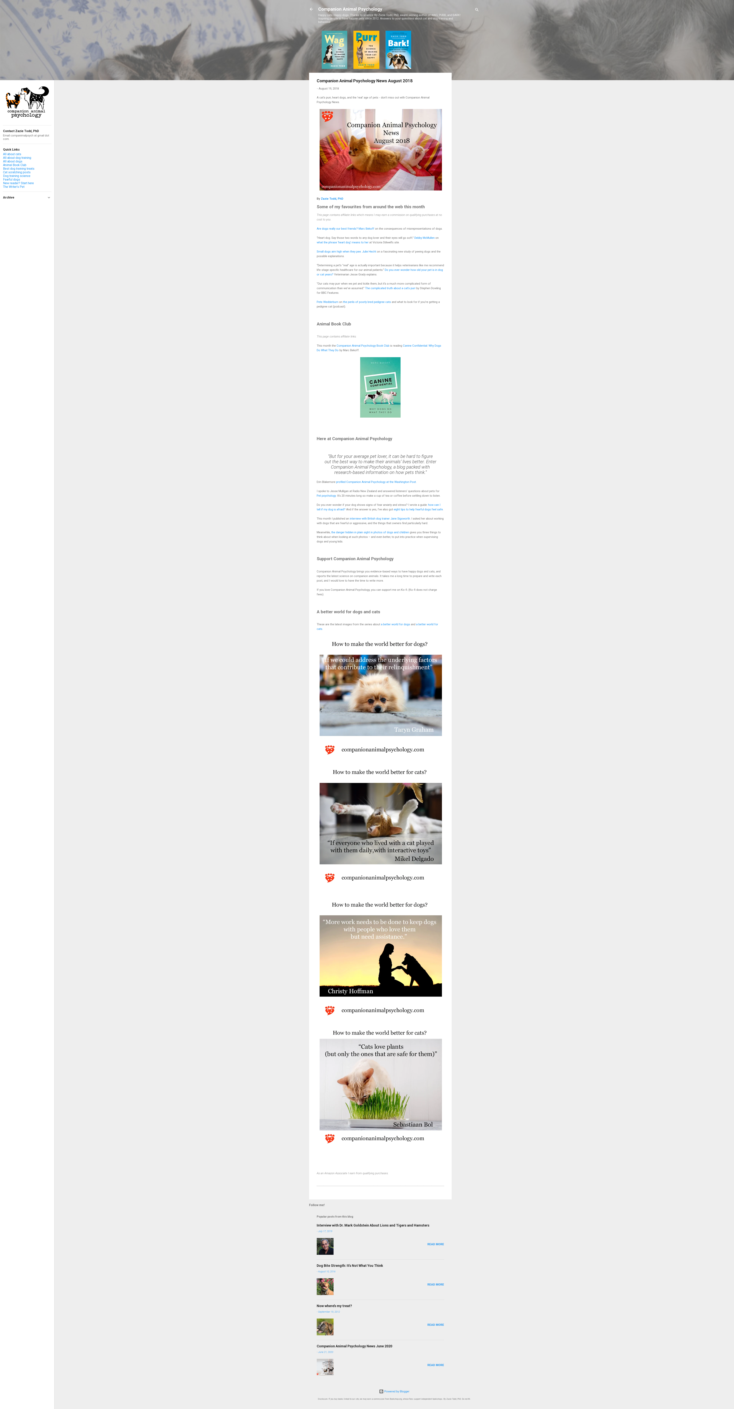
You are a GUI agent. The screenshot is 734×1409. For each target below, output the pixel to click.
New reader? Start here (18, 183)
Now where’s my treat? (334, 1306)
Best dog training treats (18, 168)
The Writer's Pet (13, 187)
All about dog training (17, 158)
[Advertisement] (467, 88)
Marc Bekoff (366, 228)
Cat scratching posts (17, 172)
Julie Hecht (369, 251)
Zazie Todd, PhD (332, 198)
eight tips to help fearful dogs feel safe (418, 509)
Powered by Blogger (396, 1391)
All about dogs (12, 161)
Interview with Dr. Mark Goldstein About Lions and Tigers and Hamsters (373, 1225)
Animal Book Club (14, 165)
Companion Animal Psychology (350, 9)
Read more (435, 1244)
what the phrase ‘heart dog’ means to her (343, 242)
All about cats (12, 154)
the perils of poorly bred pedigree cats (367, 302)
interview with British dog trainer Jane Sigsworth (380, 518)
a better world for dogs (395, 624)
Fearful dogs (11, 179)
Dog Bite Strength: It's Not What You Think (350, 1266)
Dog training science (16, 176)
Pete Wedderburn (327, 302)
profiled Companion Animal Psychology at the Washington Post (376, 482)
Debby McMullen (424, 238)
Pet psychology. (326, 495)
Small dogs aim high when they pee (339, 251)
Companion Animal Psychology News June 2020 (354, 1346)
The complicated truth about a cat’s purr (390, 288)
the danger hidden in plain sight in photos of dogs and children (370, 532)
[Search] (477, 10)
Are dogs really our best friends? (337, 228)
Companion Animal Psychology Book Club (363, 345)
